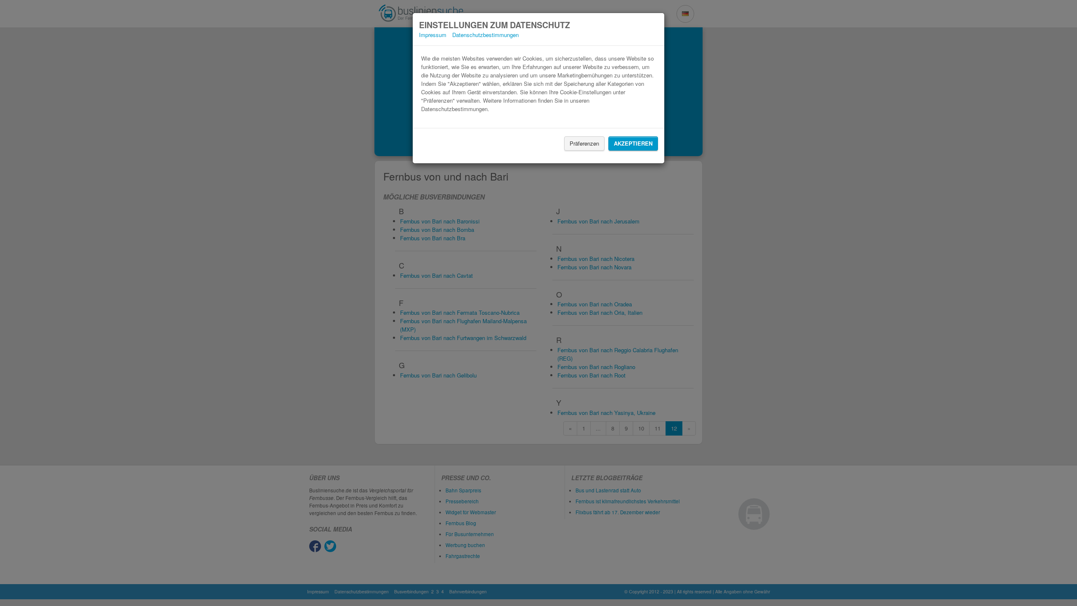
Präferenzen (584, 143)
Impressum (432, 35)
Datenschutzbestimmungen (485, 35)
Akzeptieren (633, 143)
